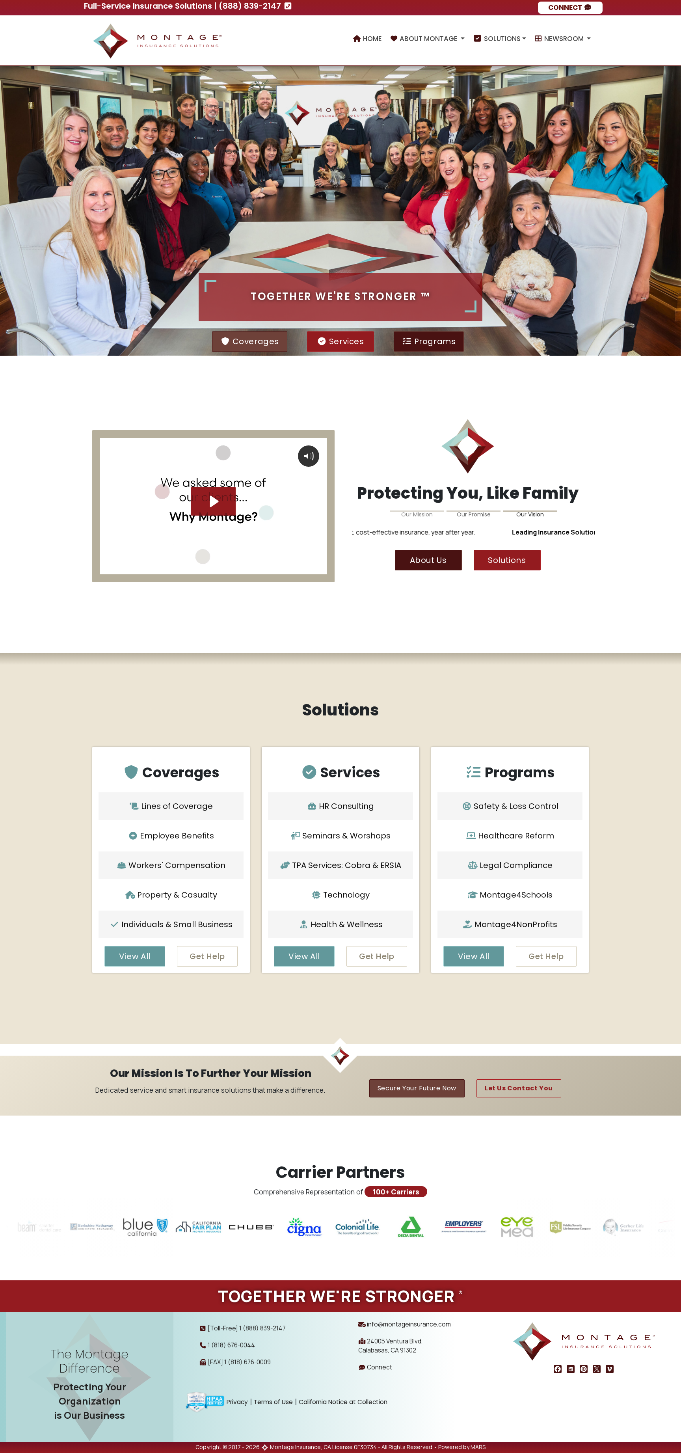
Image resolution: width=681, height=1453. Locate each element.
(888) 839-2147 (251, 5)
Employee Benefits (176, 835)
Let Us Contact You (519, 1088)
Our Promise (474, 513)
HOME (371, 38)
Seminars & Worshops (345, 835)
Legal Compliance (515, 865)
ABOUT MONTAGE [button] (428, 38)
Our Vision (530, 513)
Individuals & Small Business (176, 924)
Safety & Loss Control (515, 806)
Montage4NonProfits (515, 924)
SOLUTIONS (501, 38)
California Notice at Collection (343, 1402)
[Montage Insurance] (157, 38)
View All (135, 956)
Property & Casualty (176, 894)
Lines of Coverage (176, 806)
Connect (379, 1367)
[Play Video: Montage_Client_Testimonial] (213, 501)
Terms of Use (273, 1402)
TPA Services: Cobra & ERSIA (345, 865)
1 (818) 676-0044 (231, 1345)
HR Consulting (345, 806)
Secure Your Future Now (417, 1088)
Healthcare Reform (515, 835)
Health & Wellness (346, 924)
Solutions (507, 560)
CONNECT (566, 7)
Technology (345, 894)
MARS (478, 1447)
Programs (434, 341)
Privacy (237, 1402)
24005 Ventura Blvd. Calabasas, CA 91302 (390, 1345)
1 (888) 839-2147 (262, 1328)
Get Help (207, 956)
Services (345, 341)
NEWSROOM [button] (564, 38)
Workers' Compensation (176, 865)
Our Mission (417, 513)
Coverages (254, 341)
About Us (428, 560)
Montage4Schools (515, 894)
